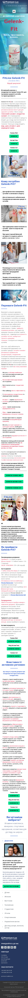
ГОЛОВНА (4, 955)
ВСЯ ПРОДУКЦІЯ (5, 959)
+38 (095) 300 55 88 (6, 970)
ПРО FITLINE (4, 957)
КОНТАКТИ (4, 963)
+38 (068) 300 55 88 (6, 972)
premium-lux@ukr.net (7, 976)
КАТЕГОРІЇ (4, 961)
